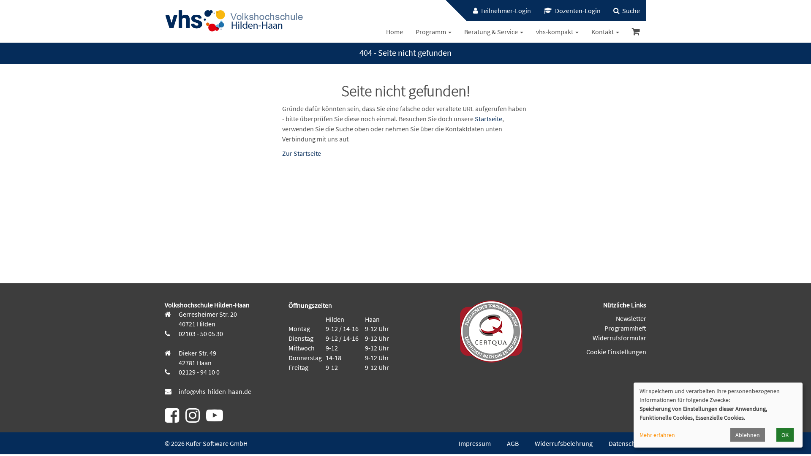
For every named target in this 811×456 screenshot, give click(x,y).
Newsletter (631, 318)
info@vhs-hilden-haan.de (214, 391)
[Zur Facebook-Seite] (172, 419)
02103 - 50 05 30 (200, 333)
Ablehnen (747, 435)
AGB (513, 443)
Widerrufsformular (619, 338)
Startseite (488, 118)
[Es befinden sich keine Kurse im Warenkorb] (636, 32)
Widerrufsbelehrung (564, 443)
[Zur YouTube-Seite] (214, 419)
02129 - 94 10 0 (198, 372)
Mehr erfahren (657, 435)
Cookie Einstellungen (616, 351)
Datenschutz (626, 443)
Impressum (475, 443)
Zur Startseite (301, 153)
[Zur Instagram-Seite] (192, 419)
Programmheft (625, 328)
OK (785, 435)
